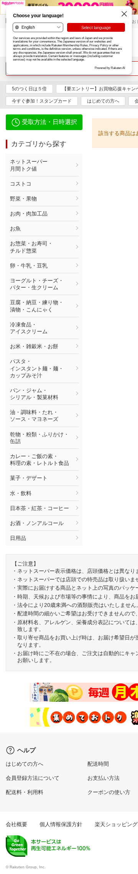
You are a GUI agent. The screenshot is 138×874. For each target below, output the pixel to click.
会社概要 (16, 824)
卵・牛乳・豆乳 (29, 266)
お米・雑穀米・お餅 (34, 346)
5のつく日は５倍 (29, 88)
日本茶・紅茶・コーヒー (39, 508)
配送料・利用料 (24, 792)
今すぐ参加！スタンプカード (42, 101)
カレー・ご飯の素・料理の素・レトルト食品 (39, 459)
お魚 (15, 228)
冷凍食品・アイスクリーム (29, 327)
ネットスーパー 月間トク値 (39, 164)
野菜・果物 (23, 199)
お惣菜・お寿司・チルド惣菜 (31, 246)
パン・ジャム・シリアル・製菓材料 (34, 393)
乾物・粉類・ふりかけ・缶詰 (39, 437)
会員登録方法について (32, 778)
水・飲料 (20, 493)
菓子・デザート (29, 478)
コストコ (20, 184)
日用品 (18, 538)
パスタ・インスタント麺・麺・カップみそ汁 (37, 368)
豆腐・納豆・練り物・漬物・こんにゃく (37, 305)
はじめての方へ (103, 101)
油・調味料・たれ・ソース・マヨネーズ (34, 415)
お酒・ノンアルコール (37, 523)
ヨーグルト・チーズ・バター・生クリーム (37, 283)
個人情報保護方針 (60, 824)
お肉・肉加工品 (29, 213)
